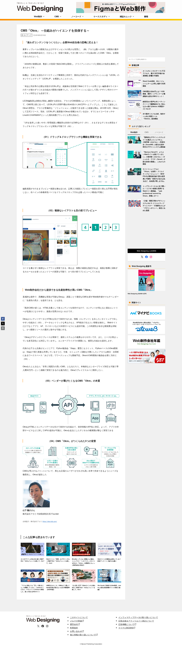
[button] (3, 319)
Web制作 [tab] (134, 132)
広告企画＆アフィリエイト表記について (136, 620)
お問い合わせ (76, 631)
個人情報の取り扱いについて (83, 634)
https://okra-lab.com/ (49, 521)
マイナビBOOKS (125, 627)
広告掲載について (126, 624)
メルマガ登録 (76, 620)
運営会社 (74, 624)
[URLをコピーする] (3, 328)
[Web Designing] (46, 7)
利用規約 (74, 627)
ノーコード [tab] (159, 132)
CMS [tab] (146, 132)
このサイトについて (79, 617)
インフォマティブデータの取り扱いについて (138, 617)
